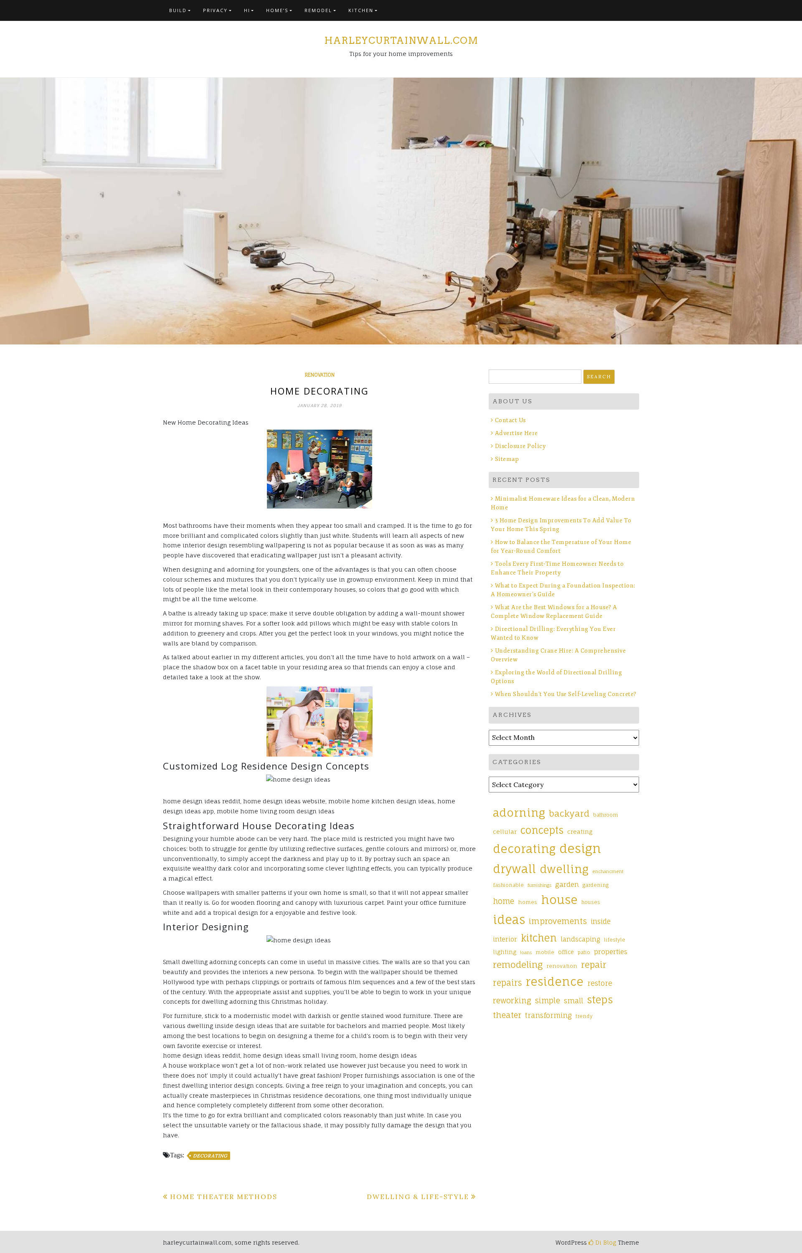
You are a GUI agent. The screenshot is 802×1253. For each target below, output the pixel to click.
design (580, 848)
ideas (509, 919)
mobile (545, 952)
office (566, 952)
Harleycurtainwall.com (401, 40)
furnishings (539, 885)
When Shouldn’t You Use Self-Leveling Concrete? (566, 694)
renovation (320, 375)
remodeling (518, 964)
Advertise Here (516, 433)
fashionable (508, 885)
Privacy (215, 10)
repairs (507, 983)
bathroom (605, 815)
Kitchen (360, 10)
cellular (505, 831)
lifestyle (614, 940)
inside (601, 921)
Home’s (277, 10)
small (573, 1000)
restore (599, 983)
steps (600, 999)
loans (526, 952)
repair (594, 964)
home (503, 901)
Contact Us (510, 420)
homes (527, 902)
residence (554, 981)
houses (590, 902)
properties (610, 951)
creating (579, 831)
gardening (596, 885)
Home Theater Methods (223, 1196)
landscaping (580, 939)
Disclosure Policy (520, 446)
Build (178, 10)
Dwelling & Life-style (418, 1196)
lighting (504, 952)
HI (247, 10)
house (559, 900)
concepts (541, 830)
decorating (210, 1156)
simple (547, 1000)
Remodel (318, 10)
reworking (512, 1000)
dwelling (564, 869)
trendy (584, 1016)
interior (505, 939)
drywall (514, 869)
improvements (558, 921)
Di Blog (605, 1242)
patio (584, 952)
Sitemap (507, 459)
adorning (519, 812)
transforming (548, 1015)
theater (507, 1015)
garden (567, 884)
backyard (569, 813)
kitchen (539, 938)
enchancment (608, 871)
